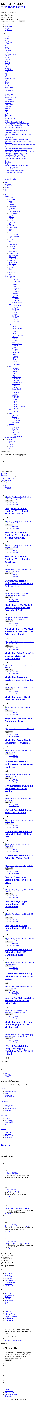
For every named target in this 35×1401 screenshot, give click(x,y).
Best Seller (8, 1075)
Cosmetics (8, 489)
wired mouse (9, 1105)
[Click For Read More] (5, 1167)
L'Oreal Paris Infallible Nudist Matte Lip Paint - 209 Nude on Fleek (19, 583)
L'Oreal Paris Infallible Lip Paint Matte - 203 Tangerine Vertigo (19, 976)
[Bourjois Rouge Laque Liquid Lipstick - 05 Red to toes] (19, 916)
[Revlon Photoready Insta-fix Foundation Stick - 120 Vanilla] (19, 776)
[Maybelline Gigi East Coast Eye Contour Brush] (19, 709)
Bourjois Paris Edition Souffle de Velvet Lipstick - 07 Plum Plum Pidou (18, 535)
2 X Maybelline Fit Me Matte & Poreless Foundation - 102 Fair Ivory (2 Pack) (19, 632)
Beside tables (9, 1300)
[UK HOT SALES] (13, 7)
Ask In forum (9, 1273)
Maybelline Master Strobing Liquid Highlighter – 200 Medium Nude (19, 1024)
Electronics (8, 487)
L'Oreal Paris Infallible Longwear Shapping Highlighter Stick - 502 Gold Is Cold (19, 1050)
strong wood (8, 1137)
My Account (8, 30)
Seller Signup (9, 1313)
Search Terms (9, 1391)
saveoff (4, 473)
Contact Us (8, 186)
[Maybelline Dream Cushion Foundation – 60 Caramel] (19, 730)
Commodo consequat (11, 1174)
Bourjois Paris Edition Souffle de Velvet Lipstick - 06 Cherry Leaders (18, 511)
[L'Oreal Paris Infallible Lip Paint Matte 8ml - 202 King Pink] (19, 822)
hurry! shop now (6, 480)
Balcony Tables (9, 1295)
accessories (4, 1102)
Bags (6, 485)
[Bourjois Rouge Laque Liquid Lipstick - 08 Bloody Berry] (19, 867)
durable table (9, 1132)
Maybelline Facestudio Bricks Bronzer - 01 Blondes (19, 678)
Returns (7, 189)
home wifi (8, 1093)
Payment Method (10, 1277)
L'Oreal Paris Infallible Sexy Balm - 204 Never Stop (19, 811)
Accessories (8, 1293)
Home (6, 182)
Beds (6, 1302)
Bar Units (8, 1297)
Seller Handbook (10, 1315)
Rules (6, 1304)
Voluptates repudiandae (12, 1191)
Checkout (8, 28)
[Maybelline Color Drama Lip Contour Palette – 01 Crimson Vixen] (19, 643)
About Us (8, 184)
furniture (3, 1129)
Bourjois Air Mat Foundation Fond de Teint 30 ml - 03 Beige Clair (19, 1000)
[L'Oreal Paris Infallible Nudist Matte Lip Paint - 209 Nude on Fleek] (19, 571)
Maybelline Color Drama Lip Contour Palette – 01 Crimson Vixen (19, 656)
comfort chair (9, 1135)
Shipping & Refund (11, 1317)
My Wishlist (8, 26)
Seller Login (8, 1311)
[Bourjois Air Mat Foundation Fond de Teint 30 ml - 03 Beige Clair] (19, 988)
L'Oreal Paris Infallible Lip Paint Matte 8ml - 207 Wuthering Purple (18, 952)
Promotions (8, 1278)
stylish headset (9, 1097)
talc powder (8, 1120)
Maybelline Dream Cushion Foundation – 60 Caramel (18, 741)
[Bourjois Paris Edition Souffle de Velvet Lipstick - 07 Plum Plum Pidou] (19, 523)
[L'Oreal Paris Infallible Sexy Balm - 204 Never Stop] (19, 800)
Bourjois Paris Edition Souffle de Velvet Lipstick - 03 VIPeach (18, 559)
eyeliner (7, 1124)
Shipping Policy (9, 1285)
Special (7, 1077)
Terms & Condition (11, 1280)
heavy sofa (8, 1134)
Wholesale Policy (10, 1318)
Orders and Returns (11, 1394)
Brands (7, 187)
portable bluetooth (10, 1091)
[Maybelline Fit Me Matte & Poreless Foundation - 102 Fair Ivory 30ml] (19, 619)
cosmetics (4, 1115)
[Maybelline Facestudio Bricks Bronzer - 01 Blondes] (19, 667)
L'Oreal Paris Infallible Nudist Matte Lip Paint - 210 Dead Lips (19, 764)
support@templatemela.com (13, 1340)
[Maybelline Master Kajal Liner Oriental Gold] (19, 687)
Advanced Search (10, 1392)
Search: (3, 19)
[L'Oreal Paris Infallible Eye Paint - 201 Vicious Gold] (19, 846)
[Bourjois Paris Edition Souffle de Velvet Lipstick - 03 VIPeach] (19, 547)
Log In (7, 24)
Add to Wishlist (13, 502)
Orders (7, 191)
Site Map (7, 1389)
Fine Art (7, 1298)
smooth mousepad (10, 1108)
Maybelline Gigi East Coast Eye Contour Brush (18, 719)
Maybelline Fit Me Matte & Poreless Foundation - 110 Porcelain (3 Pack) (18, 607)
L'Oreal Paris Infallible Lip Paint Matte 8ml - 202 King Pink (18, 834)
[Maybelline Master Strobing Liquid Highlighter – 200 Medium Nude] (19, 1012)
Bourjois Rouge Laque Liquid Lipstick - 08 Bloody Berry (18, 880)
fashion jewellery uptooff (10, 478)
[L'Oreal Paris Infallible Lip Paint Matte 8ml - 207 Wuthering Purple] (19, 940)
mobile (3, 1088)
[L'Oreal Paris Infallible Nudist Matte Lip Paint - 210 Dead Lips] (19, 752)
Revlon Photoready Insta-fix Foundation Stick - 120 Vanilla (19, 788)
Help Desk (8, 1275)
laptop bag (8, 1110)
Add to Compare (14, 504)
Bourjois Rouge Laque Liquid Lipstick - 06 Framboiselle (16, 904)
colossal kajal (9, 1122)
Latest (6, 1073)
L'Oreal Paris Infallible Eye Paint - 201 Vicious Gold (19, 856)
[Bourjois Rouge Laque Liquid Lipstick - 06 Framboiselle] (19, 892)
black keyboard (9, 1107)
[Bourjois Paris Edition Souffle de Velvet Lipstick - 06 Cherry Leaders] (19, 499)
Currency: (9, 17)
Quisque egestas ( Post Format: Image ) (17, 1208)
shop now (4, 475)
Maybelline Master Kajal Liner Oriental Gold (17, 698)
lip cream (7, 1118)
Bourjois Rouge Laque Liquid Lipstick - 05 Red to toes (18, 928)
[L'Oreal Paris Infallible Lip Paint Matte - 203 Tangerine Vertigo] (19, 964)
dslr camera (8, 1095)
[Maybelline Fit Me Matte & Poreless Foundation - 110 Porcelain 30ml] (19, 595)
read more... (8, 1179)
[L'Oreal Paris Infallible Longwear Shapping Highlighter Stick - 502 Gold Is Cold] (19, 1036)
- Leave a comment (10, 1172)
